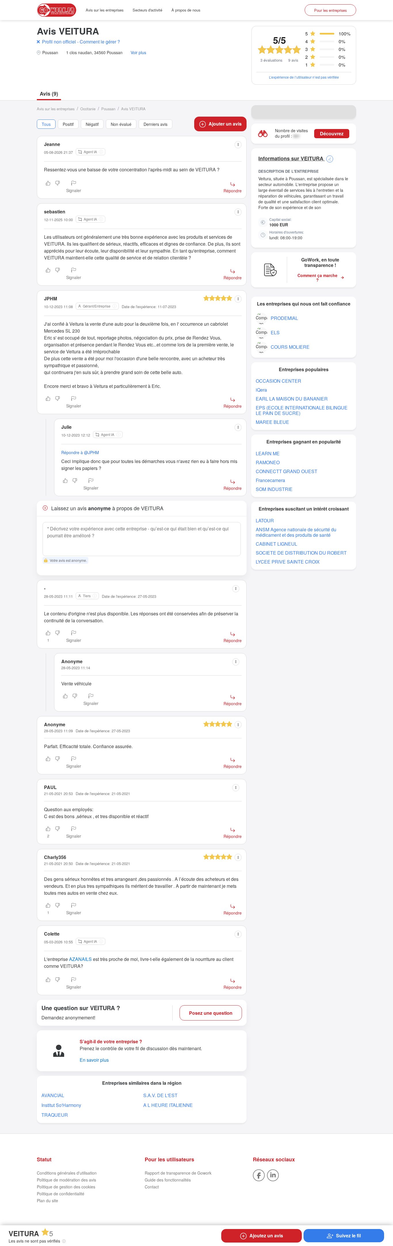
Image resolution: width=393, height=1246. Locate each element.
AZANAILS (80, 959)
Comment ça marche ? (317, 278)
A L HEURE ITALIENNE (168, 1105)
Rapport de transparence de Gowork (178, 1173)
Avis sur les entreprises (104, 10)
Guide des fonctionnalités (168, 1180)
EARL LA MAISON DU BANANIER (292, 398)
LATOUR (265, 520)
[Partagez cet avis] (238, 144)
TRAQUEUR (54, 1115)
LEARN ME (268, 453)
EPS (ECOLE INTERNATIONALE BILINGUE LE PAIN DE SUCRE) (302, 410)
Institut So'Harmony (61, 1105)
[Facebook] (259, 1174)
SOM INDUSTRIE (274, 489)
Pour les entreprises (330, 10)
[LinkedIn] (273, 1174)
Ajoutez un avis (266, 1235)
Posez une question (210, 1013)
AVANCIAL (52, 1095)
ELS (275, 332)
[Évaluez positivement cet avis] (48, 187)
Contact (152, 1187)
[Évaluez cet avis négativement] (58, 187)
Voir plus (138, 52)
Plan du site (47, 1200)
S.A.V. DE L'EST (160, 1095)
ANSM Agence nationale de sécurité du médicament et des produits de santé (296, 532)
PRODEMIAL (284, 318)
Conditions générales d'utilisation (67, 1173)
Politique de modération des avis (66, 1180)
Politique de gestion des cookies (66, 1187)
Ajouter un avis (225, 123)
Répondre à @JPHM (80, 452)
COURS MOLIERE (290, 347)
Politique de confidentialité (60, 1193)
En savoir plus (94, 1060)
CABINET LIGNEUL (276, 544)
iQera (261, 389)
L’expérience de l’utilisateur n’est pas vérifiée (304, 77)
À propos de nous (185, 10)
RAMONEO (268, 462)
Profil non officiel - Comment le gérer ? (81, 41)
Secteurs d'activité (147, 10)
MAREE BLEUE (272, 422)
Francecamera (270, 480)
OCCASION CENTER (278, 381)
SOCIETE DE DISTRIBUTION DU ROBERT (301, 552)
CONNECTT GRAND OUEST (286, 471)
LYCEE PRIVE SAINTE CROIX (288, 561)
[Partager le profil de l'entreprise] (348, 112)
